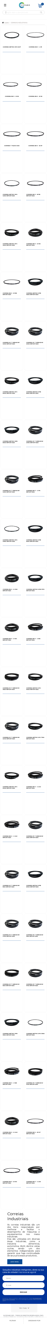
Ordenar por (34, 1320)
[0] (40, 7)
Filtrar (13, 1320)
